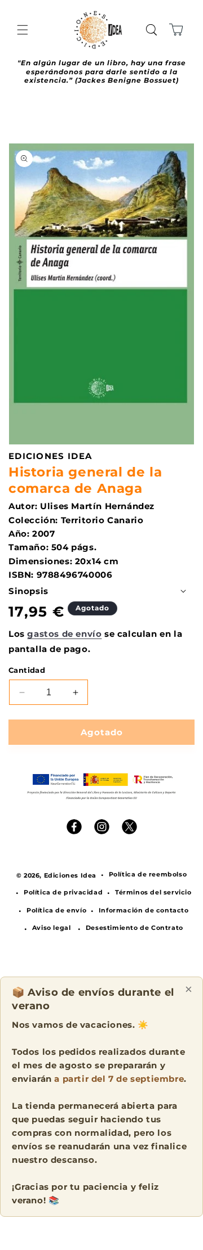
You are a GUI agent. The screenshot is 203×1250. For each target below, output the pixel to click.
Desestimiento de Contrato (134, 928)
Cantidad (26, 670)
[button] (22, 29)
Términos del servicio (153, 892)
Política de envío (56, 910)
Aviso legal (51, 928)
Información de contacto (144, 910)
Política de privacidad (63, 892)
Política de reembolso (148, 874)
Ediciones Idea (70, 875)
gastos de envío (64, 633)
